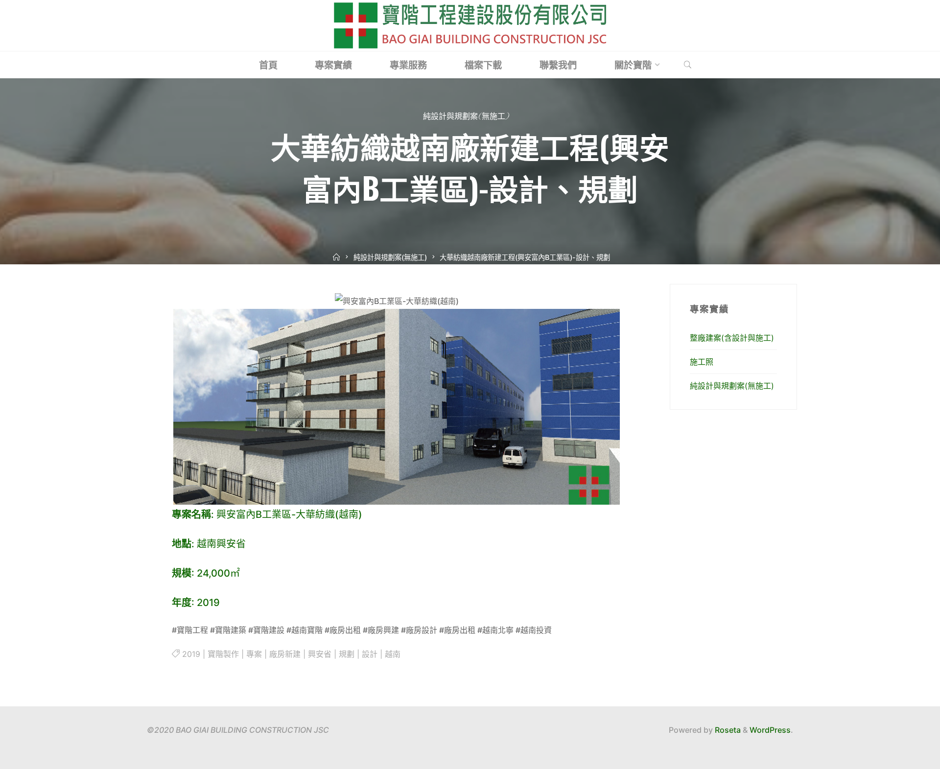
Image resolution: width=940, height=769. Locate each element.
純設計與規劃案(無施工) (466, 117)
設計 (369, 654)
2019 (191, 654)
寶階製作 (223, 654)
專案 (254, 654)
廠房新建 (285, 654)
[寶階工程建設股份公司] (470, 24)
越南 (392, 654)
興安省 (319, 654)
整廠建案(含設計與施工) (732, 338)
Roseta (727, 730)
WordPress (770, 730)
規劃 (346, 654)
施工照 (701, 362)
